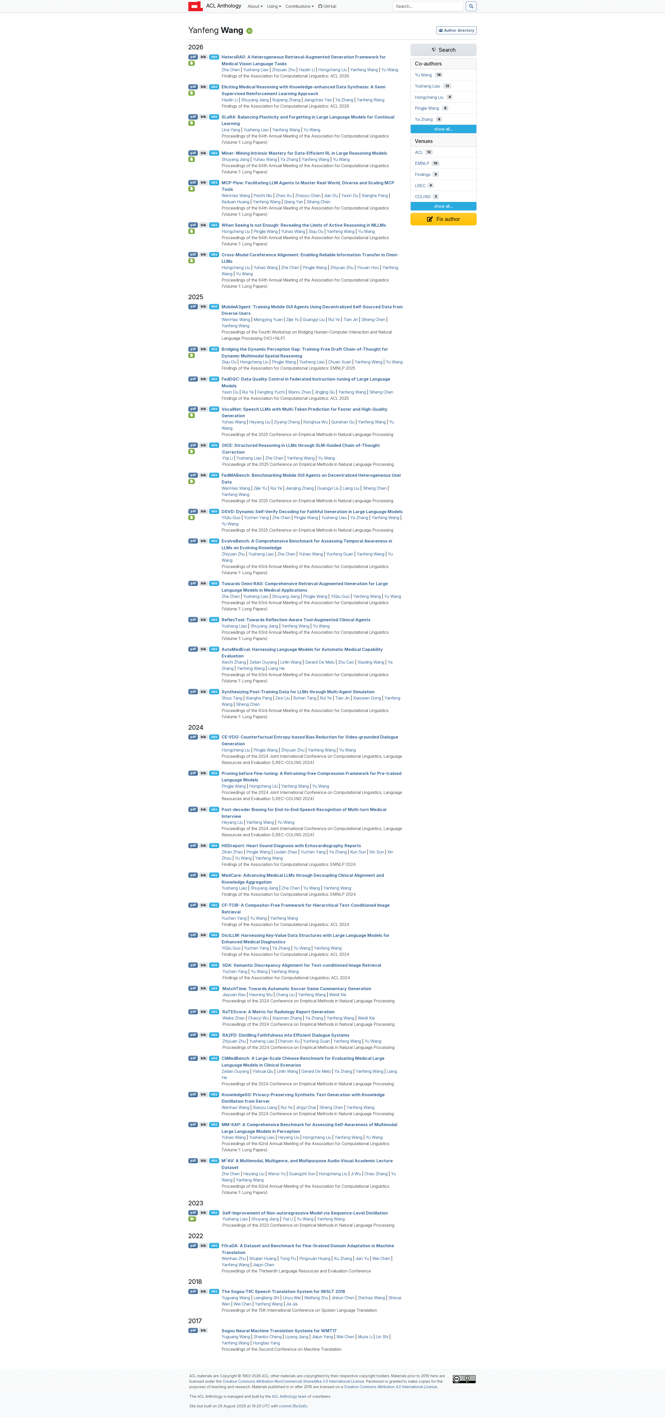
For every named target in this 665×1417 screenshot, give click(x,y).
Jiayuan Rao (234, 994)
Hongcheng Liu (332, 69)
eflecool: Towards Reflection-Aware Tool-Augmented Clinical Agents (296, 619)
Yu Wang (389, 69)
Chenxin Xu (289, 1041)
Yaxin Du (349, 195)
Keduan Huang (235, 201)
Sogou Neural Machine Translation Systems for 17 (279, 1330)
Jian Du (331, 195)
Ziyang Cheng (287, 422)
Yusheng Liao (256, 69)
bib (203, 57)
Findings (422, 174)
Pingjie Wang (266, 231)
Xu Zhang (343, 1258)
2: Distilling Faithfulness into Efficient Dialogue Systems (285, 1034)
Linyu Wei (292, 1297)
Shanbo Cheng (268, 1336)
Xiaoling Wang (370, 662)
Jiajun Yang (322, 1336)
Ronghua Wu (315, 422)
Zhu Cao (346, 662)
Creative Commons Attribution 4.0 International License (390, 1387)
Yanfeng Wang (364, 69)
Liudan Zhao (285, 851)
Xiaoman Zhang (287, 1018)
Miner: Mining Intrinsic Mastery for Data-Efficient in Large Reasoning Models (304, 153)
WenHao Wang (236, 195)
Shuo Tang (232, 698)
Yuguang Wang (236, 1297)
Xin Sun (376, 851)
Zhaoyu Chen (308, 195)
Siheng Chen (318, 201)
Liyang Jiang (296, 1336)
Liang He (276, 668)
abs (214, 57)
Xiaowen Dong (367, 698)
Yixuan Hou (368, 267)
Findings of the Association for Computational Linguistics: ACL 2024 (285, 924)
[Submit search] (471, 6)
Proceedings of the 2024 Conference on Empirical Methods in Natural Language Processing (308, 1000)
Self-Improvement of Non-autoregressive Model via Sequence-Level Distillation (305, 1212)
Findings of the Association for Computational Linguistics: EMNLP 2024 (289, 864)
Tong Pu (288, 1258)
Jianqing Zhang (299, 488)
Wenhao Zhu (234, 1258)
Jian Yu (362, 1258)
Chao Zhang (376, 1173)
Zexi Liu (282, 698)
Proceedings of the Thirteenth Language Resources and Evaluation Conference (296, 1271)
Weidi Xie (337, 994)
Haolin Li (307, 69)
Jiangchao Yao (318, 99)
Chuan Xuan (339, 361)
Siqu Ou (316, 231)
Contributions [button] (297, 6)
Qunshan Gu (343, 422)
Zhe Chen (231, 69)
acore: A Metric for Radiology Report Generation (278, 1011)
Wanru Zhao (299, 392)
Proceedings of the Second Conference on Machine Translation (282, 1349)
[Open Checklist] (191, 63)
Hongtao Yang (266, 1343)
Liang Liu (351, 488)
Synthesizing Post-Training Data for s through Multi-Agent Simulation (298, 691)
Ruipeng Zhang (286, 99)
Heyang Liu (259, 422)
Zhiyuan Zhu (283, 69)
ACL (419, 152)
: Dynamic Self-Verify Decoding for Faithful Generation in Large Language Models (312, 511)
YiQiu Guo (231, 517)
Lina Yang (231, 129)
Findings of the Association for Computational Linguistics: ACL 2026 (285, 76)
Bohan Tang (304, 698)
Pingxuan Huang (314, 1258)
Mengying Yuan (268, 319)
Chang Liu (285, 994)
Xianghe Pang (375, 195)
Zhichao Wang (371, 1297)
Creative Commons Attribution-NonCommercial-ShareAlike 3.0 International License (293, 1381)
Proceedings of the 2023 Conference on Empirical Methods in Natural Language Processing (308, 1225)
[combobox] (428, 6)
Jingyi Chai (306, 1107)
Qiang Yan (293, 201)
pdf (193, 57)
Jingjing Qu (325, 392)
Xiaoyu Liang (265, 1107)
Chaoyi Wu (258, 1018)
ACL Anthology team (289, 1396)
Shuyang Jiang (255, 99)
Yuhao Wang (265, 159)
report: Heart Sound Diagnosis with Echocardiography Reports (291, 845)
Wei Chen (381, 1258)
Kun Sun (358, 851)
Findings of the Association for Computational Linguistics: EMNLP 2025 (288, 368)
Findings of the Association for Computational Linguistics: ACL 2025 (285, 398)
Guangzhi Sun (302, 1173)
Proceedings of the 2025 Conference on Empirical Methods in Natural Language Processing (307, 434)
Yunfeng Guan (339, 554)
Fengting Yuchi (271, 392)
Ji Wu (356, 1173)
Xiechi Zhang (234, 662)
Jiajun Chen (263, 1264)
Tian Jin (350, 319)
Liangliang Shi (266, 1297)
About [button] (253, 6)
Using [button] (272, 6)
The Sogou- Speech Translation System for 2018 (283, 1291)
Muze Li (365, 1336)
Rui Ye (334, 319)
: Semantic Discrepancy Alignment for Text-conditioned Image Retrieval (301, 965)
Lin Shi (382, 1336)
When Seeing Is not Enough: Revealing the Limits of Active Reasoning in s (304, 225)
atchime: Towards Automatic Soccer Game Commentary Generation (296, 988)
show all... (443, 129)
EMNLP (422, 163)
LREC (420, 185)
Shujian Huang (262, 1258)
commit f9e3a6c (293, 1406)
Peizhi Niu (263, 195)
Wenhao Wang (235, 1107)
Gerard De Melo (320, 662)
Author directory (459, 30)
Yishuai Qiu (262, 1071)
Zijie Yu (292, 319)
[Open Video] (192, 1219)
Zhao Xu (284, 195)
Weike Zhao (233, 1018)
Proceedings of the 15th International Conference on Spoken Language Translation (299, 1310)
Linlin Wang (291, 662)
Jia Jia (291, 1304)
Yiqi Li (227, 458)
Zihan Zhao (232, 851)
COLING (423, 196)
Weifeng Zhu (316, 1297)
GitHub (329, 6)
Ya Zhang (344, 99)
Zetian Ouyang (263, 662)
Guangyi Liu (314, 319)
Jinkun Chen (342, 1297)
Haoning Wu (260, 994)
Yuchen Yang (256, 517)
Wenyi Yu (276, 1173)
